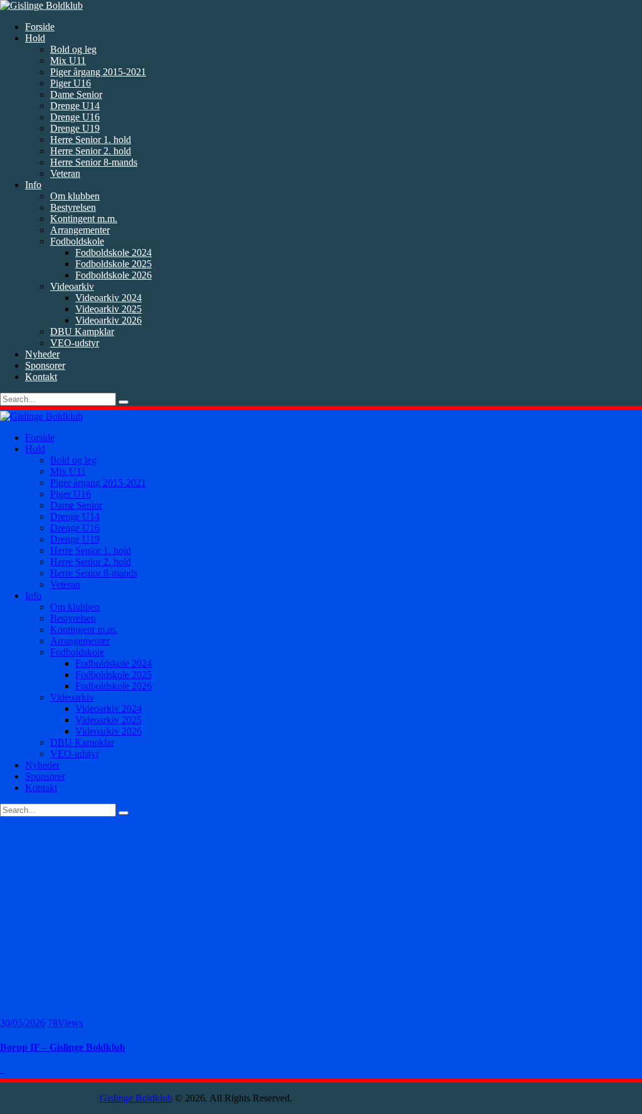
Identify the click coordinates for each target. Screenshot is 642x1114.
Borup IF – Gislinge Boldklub (62, 1047)
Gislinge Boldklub (136, 1098)
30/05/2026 (22, 1022)
